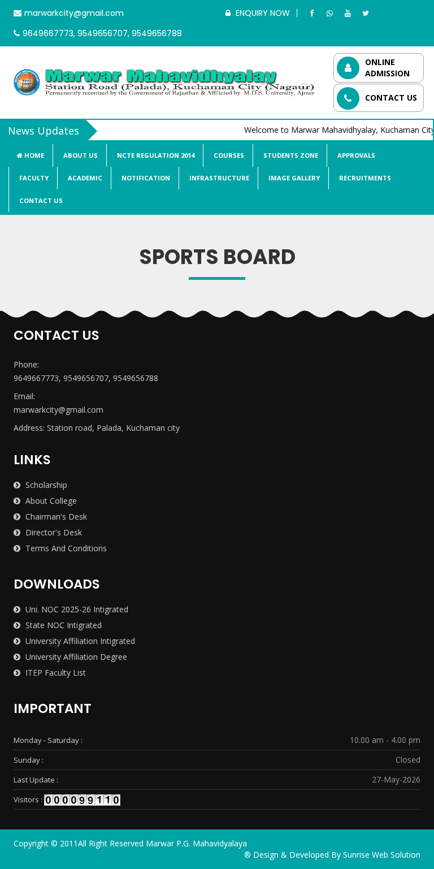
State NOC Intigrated (62, 625)
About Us (80, 155)
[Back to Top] (421, 846)
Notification (145, 178)
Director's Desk (52, 532)
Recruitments (364, 178)
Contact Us (40, 200)
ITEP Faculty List (54, 672)
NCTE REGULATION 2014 (154, 155)
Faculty (33, 178)
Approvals (355, 155)
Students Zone (290, 155)
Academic (84, 178)
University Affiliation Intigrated (79, 640)
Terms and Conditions (65, 548)
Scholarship (45, 484)
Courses (228, 155)
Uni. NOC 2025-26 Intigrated (75, 609)
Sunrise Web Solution (381, 854)
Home (33, 155)
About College (50, 500)
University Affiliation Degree (75, 656)
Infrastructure (218, 178)
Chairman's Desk (55, 516)
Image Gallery (293, 178)
